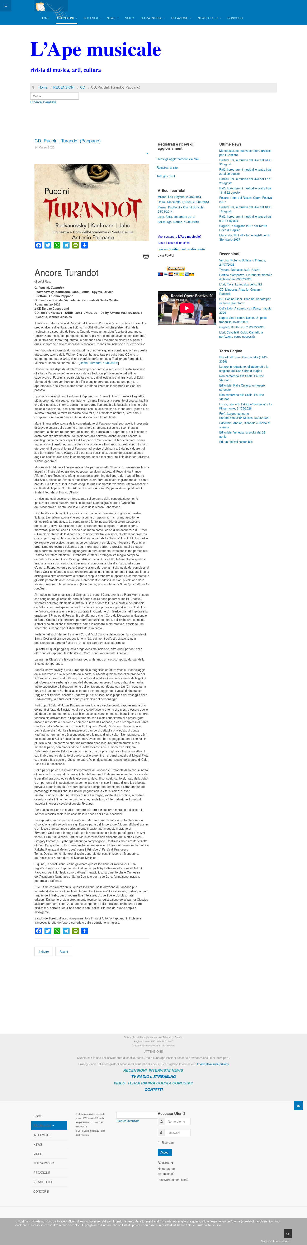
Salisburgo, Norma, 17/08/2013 (178, 222)
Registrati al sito (167, 167)
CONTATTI (154, 1089)
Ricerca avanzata (43, 102)
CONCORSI (235, 18)
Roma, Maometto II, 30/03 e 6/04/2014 (183, 202)
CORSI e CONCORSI (174, 1083)
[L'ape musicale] (51, 5)
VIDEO (129, 18)
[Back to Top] (298, 1105)
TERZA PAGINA (151, 18)
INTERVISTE (92, 18)
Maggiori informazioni (275, 1241)
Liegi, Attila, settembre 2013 (176, 216)
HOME (45, 18)
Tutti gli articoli (166, 176)
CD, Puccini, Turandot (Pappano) (67, 140)
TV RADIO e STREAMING (153, 1076)
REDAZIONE (180, 18)
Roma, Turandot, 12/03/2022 (99, 363)
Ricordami (168, 1142)
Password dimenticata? (173, 1180)
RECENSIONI (65, 18)
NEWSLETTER (208, 18)
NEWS (111, 18)
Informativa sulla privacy (213, 1064)
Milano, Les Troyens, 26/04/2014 (179, 197)
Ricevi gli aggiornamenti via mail (178, 159)
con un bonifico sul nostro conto (181, 249)
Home (42, 87)
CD (82, 87)
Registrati (164, 1162)
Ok (287, 1233)
